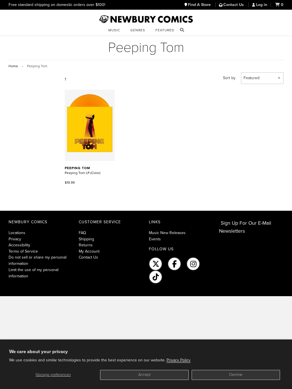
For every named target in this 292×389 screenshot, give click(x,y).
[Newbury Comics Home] (146, 19)
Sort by (229, 77)
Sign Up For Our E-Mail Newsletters (245, 227)
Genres (137, 30)
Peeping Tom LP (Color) (82, 170)
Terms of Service (23, 251)
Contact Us (234, 4)
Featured (164, 30)
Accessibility (19, 245)
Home (13, 66)
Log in (261, 4)
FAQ (82, 232)
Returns (86, 245)
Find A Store (200, 4)
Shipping (86, 239)
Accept (144, 374)
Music (114, 30)
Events (155, 239)
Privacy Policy (178, 360)
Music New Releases (167, 232)
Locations (17, 232)
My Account (89, 251)
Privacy (15, 239)
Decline (235, 374)
